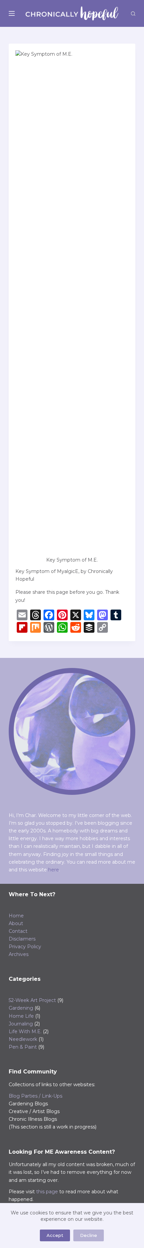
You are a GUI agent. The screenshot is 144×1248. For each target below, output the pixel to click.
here (53, 870)
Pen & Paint (23, 1047)
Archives (18, 954)
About (16, 923)
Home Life (21, 1016)
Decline (88, 1235)
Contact (18, 931)
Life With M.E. (25, 1031)
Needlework (23, 1039)
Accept (55, 1235)
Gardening (21, 1008)
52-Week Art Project (32, 1000)
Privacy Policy (25, 947)
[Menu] (12, 13)
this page (47, 1192)
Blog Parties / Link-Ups (35, 1096)
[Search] (133, 13)
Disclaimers (22, 939)
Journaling (21, 1024)
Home (16, 916)
